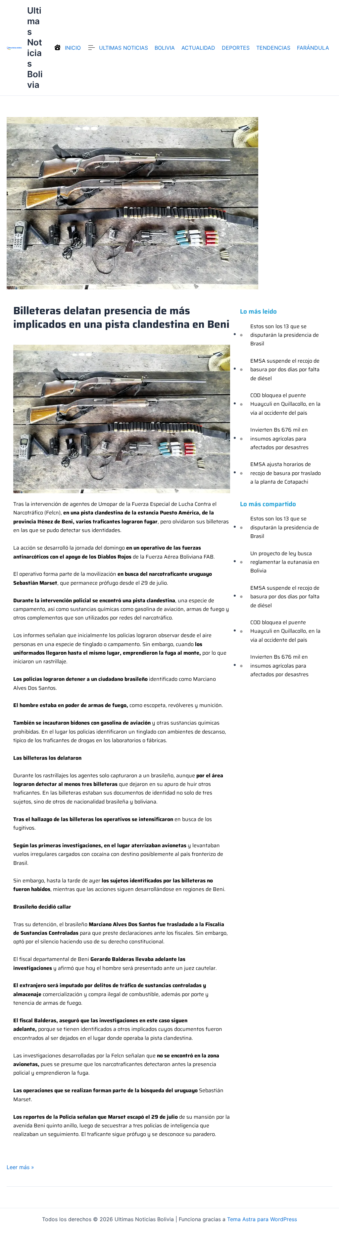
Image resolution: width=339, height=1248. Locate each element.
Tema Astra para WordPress (262, 1219)
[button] (164, 48)
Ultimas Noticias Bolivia (35, 47)
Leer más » (20, 1166)
